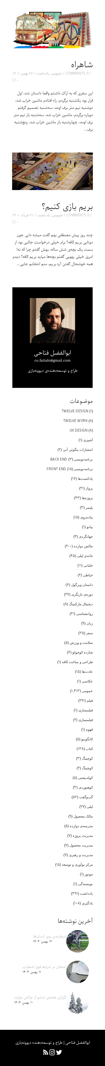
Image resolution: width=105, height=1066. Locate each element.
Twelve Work (75, 420)
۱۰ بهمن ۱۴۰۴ (23, 1002)
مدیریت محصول (81, 845)
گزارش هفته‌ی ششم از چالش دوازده (40, 997)
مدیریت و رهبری (81, 854)
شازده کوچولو (82, 652)
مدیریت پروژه (83, 835)
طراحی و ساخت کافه (77, 661)
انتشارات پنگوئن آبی (78, 449)
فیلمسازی (85, 710)
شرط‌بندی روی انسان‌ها (49, 936)
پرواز (89, 488)
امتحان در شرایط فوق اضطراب (44, 967)
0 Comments (77, 73)
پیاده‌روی (86, 517)
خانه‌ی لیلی (85, 555)
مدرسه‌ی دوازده (81, 826)
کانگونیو (87, 739)
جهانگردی (86, 536)
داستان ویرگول (82, 584)
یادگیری (87, 903)
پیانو (90, 526)
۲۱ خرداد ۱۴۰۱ (23, 215)
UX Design (79, 430)
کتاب (89, 748)
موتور (89, 874)
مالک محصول (83, 816)
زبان (89, 623)
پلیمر (89, 507)
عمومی (56, 73)
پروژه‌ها (87, 497)
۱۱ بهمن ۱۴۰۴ (32, 972)
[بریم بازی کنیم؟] (52, 171)
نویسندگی (85, 883)
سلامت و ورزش (81, 642)
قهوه (89, 729)
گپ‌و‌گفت (86, 797)
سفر (89, 633)
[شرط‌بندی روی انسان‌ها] (77, 941)
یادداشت (42, 73)
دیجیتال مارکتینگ (81, 604)
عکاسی (87, 681)
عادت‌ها (87, 671)
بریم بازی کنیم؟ (67, 207)
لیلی (90, 806)
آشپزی (88, 440)
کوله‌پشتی (85, 777)
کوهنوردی (86, 787)
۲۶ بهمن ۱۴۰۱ (22, 73)
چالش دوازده (83, 546)
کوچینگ (87, 758)
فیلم (90, 700)
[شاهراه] (52, 29)
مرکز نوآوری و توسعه (77, 864)
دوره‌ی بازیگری (82, 594)
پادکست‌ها (85, 478)
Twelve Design (75, 411)
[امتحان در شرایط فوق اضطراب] (77, 972)
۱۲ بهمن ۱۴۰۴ (42, 941)
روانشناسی (84, 613)
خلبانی (88, 565)
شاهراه (82, 65)
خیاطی (88, 575)
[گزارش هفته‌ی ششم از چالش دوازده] (77, 1002)
